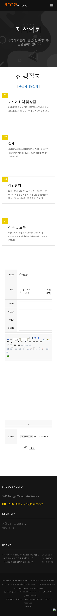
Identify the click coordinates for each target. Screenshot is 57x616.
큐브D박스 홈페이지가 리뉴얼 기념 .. (19, 562)
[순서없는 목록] (11, 345)
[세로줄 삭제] (42, 348)
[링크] (26, 345)
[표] (8, 348)
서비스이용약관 (30, 596)
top (27, 607)
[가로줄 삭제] (31, 348)
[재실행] (38, 337)
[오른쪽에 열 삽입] (39, 348)
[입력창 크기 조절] (28, 425)
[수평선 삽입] (22, 345)
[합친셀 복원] (7, 352)
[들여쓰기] (18, 345)
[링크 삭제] (30, 345)
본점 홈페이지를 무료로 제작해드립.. (19, 558)
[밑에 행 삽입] (27, 348)
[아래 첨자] (25, 341)
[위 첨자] (22, 341)
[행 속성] (19, 348)
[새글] (31, 337)
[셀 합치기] (47, 348)
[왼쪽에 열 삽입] (35, 348)
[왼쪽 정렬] (30, 341)
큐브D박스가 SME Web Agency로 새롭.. (21, 555)
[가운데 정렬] (33, 341)
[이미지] (8, 355)
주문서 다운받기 (28, 86)
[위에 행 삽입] (24, 348)
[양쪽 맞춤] (40, 341)
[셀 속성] (16, 348)
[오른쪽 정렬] (37, 341)
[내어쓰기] (15, 345)
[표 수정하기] (11, 348)
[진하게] (8, 341)
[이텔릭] (15, 341)
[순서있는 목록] (8, 345)
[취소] (35, 337)
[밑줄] (11, 341)
